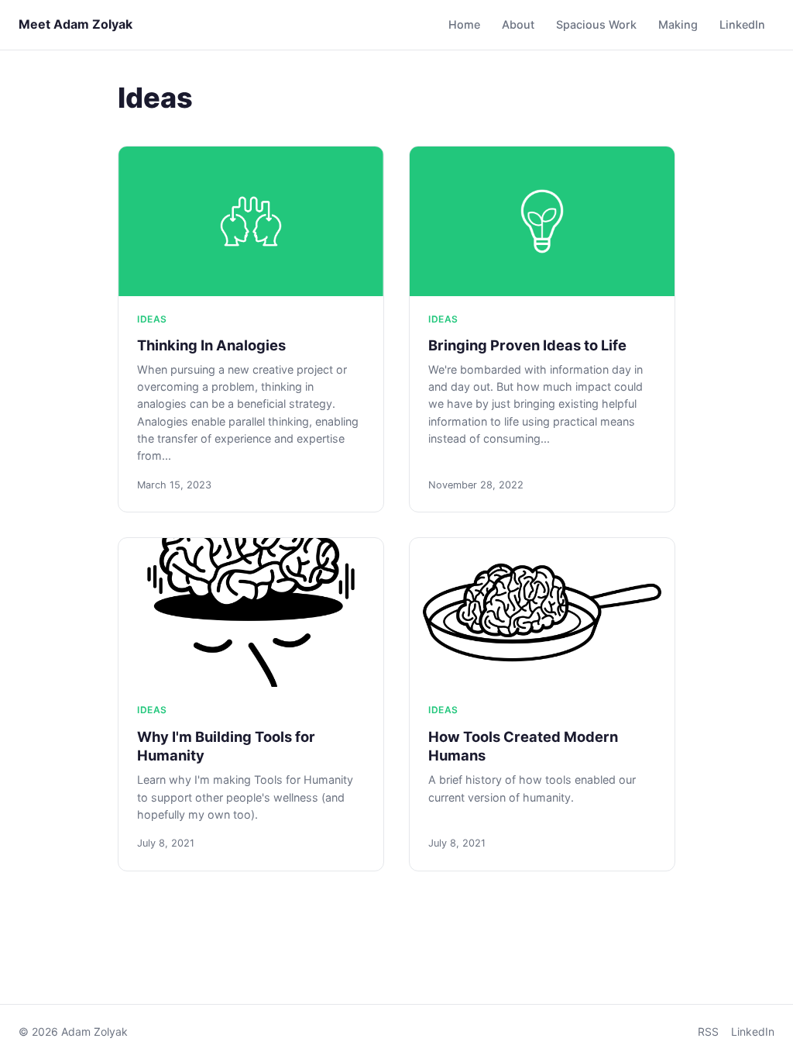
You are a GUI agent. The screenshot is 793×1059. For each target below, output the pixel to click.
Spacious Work (596, 24)
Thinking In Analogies (211, 345)
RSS (708, 1031)
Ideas (152, 319)
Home (464, 24)
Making (678, 24)
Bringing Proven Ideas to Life (527, 345)
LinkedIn (742, 24)
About (518, 24)
